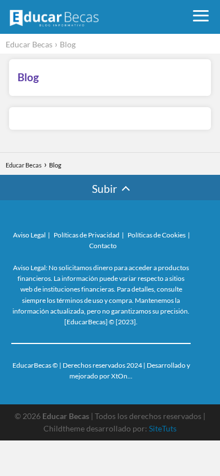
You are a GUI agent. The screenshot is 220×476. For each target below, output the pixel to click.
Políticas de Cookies (156, 235)
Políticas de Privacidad (87, 235)
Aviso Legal (29, 235)
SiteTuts (163, 428)
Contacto (103, 245)
